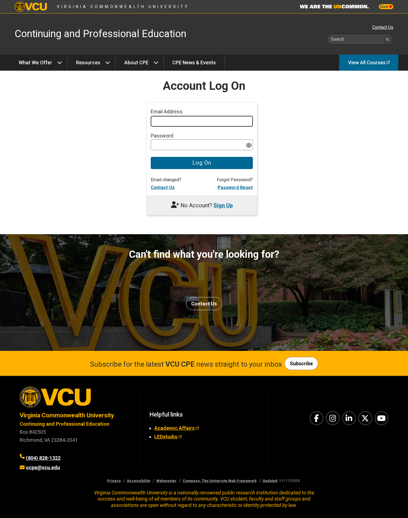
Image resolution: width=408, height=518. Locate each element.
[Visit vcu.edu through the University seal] (74, 399)
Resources (88, 62)
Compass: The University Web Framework (219, 480)
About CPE (136, 62)
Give (384, 6)
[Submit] (387, 39)
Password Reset (235, 187)
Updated (270, 480)
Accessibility (138, 480)
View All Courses (367, 62)
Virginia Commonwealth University (123, 6)
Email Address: (167, 111)
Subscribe (301, 363)
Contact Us (382, 27)
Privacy (114, 480)
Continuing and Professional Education (64, 424)
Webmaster (166, 480)
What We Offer (35, 62)
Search (337, 39)
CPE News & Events (194, 62)
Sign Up (223, 205)
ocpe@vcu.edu (43, 467)
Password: (162, 136)
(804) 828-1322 (43, 458)
